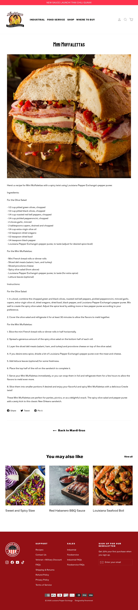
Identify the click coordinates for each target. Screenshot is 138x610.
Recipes (39, 549)
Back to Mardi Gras (71, 430)
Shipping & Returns (45, 570)
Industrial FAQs (74, 559)
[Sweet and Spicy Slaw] (25, 485)
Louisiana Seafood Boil (108, 510)
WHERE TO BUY (85, 19)
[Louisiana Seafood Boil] (113, 485)
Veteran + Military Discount (49, 559)
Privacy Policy (42, 579)
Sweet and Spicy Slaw (20, 510)
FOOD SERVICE (56, 19)
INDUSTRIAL (37, 19)
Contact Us (41, 554)
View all (128, 456)
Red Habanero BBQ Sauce (67, 510)
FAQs (38, 564)
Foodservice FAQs (75, 564)
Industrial (71, 549)
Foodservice (73, 554)
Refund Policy (42, 575)
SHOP (70, 19)
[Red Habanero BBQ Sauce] (69, 485)
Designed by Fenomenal (84, 600)
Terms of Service (44, 585)
